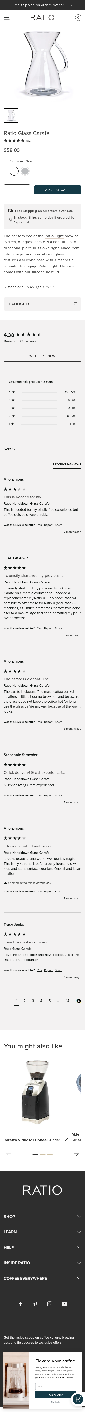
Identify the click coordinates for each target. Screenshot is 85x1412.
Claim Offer (56, 1395)
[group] (42, 335)
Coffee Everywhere (25, 1278)
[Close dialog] (79, 1355)
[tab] (67, 465)
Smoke (25, 171)
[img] (42, 141)
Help (9, 1247)
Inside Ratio (17, 1263)
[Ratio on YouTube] (64, 1303)
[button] (16, 1001)
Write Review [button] (42, 356)
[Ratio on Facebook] (20, 1303)
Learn (10, 1232)
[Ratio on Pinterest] (35, 1303)
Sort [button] (8, 449)
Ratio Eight (54, 235)
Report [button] (48, 525)
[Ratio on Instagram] (49, 1303)
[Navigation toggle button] (7, 17)
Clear (14, 171)
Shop (9, 1216)
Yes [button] (39, 525)
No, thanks (55, 1402)
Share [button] (58, 525)
